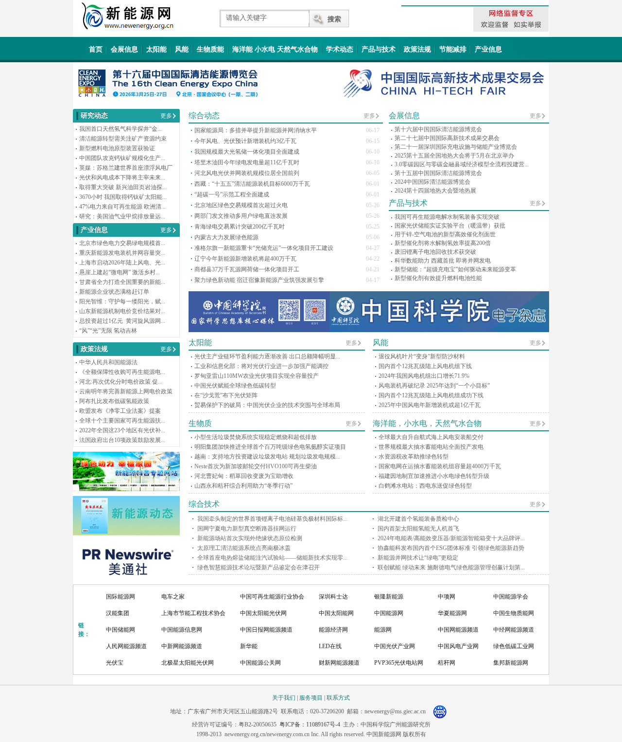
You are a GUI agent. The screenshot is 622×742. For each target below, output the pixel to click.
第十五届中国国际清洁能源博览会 (438, 173)
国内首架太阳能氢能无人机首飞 (418, 528)
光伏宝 (114, 662)
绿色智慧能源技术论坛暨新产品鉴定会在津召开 (258, 567)
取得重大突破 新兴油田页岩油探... (123, 187)
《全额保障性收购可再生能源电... (122, 372)
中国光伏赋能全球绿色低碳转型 (235, 385)
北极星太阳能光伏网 (187, 662)
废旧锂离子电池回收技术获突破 (435, 251)
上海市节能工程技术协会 (193, 613)
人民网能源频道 (126, 646)
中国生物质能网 (513, 613)
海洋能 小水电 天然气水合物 (275, 49)
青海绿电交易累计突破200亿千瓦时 (239, 226)
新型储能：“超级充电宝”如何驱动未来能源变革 (455, 269)
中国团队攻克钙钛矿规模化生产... (122, 158)
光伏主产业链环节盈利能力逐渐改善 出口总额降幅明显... (267, 356)
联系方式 (338, 697)
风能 (182, 49)
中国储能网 (120, 629)
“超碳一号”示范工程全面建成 (231, 194)
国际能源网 (120, 596)
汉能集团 (117, 613)
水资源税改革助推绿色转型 (414, 456)
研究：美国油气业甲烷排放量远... (122, 216)
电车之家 (173, 596)
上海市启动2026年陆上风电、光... (122, 262)
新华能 (249, 646)
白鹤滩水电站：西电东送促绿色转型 (425, 485)
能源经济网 (333, 629)
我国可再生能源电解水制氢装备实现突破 (447, 216)
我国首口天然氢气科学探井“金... (120, 128)
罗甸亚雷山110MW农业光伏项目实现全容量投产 (256, 375)
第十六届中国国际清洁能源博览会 (438, 129)
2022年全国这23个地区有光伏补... (122, 430)
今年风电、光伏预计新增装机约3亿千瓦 (245, 141)
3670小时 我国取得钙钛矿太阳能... (123, 197)
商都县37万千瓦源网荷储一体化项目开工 (246, 269)
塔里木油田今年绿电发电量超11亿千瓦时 (246, 162)
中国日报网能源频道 (266, 629)
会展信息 (124, 49)
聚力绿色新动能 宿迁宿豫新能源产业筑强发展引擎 (259, 280)
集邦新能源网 (510, 662)
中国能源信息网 (181, 629)
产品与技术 (379, 49)
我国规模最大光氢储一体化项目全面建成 (246, 151)
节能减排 (452, 49)
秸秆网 (446, 662)
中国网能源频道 (458, 629)
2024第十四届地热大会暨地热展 (435, 190)
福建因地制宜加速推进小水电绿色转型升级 (434, 476)
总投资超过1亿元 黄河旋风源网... (122, 321)
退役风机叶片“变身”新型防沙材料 (422, 356)
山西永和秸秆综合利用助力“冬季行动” (243, 485)
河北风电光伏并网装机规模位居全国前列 (246, 173)
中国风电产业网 (458, 646)
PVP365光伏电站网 (398, 662)
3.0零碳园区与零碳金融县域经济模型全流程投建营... (462, 164)
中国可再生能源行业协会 (272, 596)
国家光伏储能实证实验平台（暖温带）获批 (450, 225)
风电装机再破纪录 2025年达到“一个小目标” (434, 385)
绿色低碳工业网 (513, 646)
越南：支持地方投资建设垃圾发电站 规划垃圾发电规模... (267, 456)
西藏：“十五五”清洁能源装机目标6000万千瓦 (252, 183)
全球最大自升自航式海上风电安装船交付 (431, 437)
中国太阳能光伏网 (263, 613)
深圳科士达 (333, 596)
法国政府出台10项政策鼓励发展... (122, 440)
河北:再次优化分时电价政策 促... (120, 381)
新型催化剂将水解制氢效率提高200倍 (443, 243)
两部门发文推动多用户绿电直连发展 (241, 215)
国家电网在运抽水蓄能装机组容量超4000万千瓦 (440, 466)
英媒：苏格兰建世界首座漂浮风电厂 (126, 167)
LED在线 (330, 646)
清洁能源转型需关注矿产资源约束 (123, 138)
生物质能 (210, 49)
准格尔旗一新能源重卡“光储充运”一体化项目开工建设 (263, 248)
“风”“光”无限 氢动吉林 (108, 330)
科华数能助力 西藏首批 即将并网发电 (443, 260)
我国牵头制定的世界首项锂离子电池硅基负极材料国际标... (272, 518)
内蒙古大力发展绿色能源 (226, 237)
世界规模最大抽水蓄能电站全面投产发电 (431, 446)
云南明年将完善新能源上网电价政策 (126, 391)
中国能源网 (388, 613)
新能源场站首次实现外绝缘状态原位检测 (249, 538)
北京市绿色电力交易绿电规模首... (122, 243)
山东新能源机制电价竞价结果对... (122, 311)
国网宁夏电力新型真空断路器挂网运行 (246, 528)
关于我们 (283, 697)
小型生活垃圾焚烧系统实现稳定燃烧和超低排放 (255, 437)
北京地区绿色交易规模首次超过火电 (241, 205)
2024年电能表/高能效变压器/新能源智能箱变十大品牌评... (451, 538)
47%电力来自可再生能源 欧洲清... (122, 206)
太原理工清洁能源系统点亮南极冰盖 (244, 548)
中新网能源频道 (181, 646)
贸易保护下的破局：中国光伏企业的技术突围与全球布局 (267, 405)
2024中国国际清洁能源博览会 (432, 181)
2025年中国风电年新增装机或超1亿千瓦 (430, 405)
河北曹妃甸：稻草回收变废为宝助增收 (244, 476)
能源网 (383, 629)
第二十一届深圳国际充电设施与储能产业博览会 (456, 146)
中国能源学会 (510, 596)
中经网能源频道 (513, 629)
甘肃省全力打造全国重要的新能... (122, 282)
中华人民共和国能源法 (108, 362)
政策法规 (417, 49)
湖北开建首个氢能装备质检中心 (418, 518)
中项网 (446, 596)
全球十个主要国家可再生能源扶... (122, 420)
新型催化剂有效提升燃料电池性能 (438, 278)
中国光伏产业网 (394, 646)
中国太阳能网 (336, 613)
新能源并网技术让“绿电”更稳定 (418, 557)
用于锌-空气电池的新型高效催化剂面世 (445, 234)
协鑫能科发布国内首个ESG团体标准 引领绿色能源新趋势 (451, 548)
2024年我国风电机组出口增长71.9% (424, 375)
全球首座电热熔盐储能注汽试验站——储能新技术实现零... (272, 557)
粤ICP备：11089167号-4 (309, 724)
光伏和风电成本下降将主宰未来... (122, 177)
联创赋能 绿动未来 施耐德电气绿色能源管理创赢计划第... (451, 567)
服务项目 (311, 697)
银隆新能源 (388, 596)
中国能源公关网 (260, 662)
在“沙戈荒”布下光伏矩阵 (226, 395)
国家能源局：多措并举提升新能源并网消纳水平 (255, 130)
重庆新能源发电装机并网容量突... (122, 252)
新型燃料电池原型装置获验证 (117, 148)
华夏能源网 (452, 613)
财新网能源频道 (339, 662)
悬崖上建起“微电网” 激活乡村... (119, 272)
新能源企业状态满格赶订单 (114, 291)
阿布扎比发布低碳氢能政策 (114, 401)
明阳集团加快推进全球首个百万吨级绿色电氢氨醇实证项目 (270, 446)
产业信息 (488, 49)
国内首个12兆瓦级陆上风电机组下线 (425, 366)
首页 (96, 49)
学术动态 (339, 49)
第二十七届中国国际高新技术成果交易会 (447, 138)
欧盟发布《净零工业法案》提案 (120, 410)
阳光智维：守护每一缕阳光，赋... (122, 301)
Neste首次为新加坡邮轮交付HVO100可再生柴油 (255, 466)
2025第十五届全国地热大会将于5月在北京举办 (454, 155)
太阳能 (156, 49)
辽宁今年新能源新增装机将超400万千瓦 (245, 258)
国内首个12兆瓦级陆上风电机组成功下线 (431, 395)
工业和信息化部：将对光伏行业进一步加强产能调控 (261, 366)
